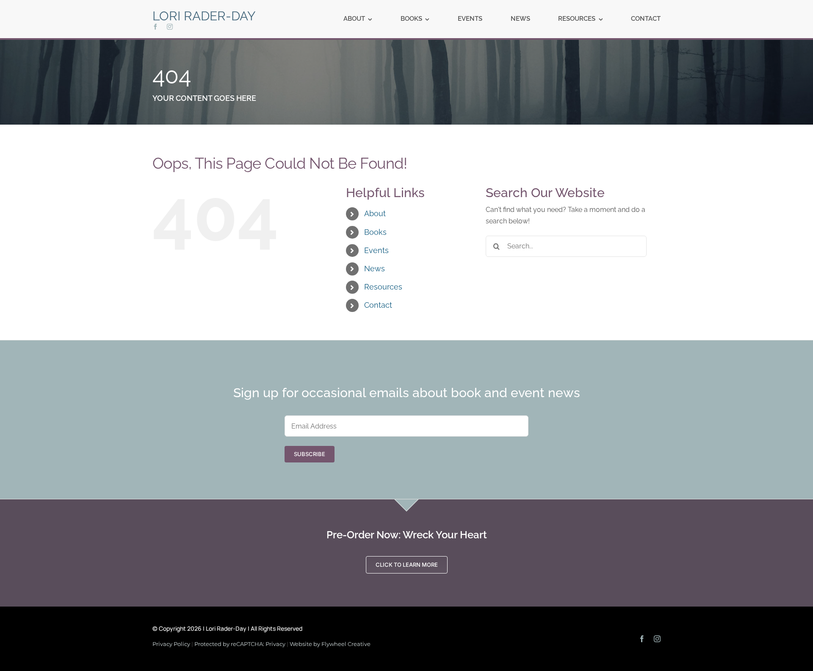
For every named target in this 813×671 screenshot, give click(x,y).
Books (375, 232)
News (374, 268)
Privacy (275, 643)
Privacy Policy (171, 643)
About (375, 213)
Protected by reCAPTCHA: (229, 643)
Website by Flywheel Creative (330, 643)
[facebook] (155, 27)
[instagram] (170, 27)
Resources (383, 286)
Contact (378, 305)
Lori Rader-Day (204, 15)
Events (376, 250)
